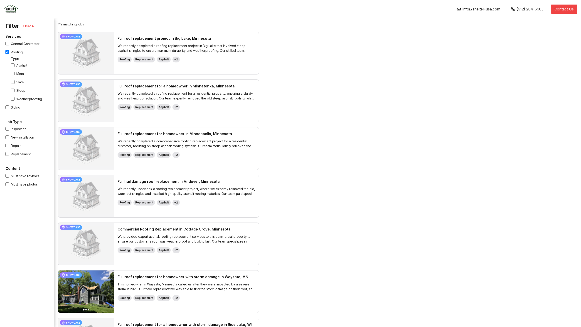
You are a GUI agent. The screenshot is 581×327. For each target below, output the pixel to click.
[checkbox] (7, 44)
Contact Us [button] (564, 9)
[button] (478, 9)
